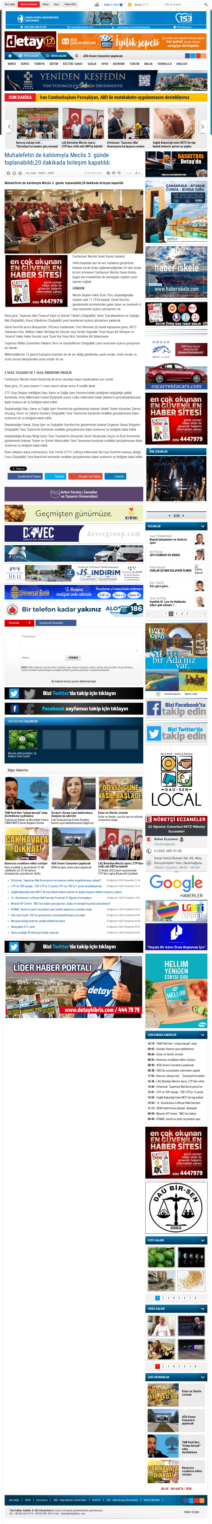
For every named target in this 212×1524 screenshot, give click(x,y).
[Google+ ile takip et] (198, 55)
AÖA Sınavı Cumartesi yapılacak (171, 1065)
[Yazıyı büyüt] (137, 173)
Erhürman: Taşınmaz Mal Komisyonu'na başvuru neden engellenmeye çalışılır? (126, 144)
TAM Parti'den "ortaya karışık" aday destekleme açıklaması (172, 1046)
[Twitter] (14, 173)
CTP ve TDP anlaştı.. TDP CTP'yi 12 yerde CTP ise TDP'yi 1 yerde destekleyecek (56, 886)
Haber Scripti (191, 1512)
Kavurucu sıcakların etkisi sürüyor (171, 1059)
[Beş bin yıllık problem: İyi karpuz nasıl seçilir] (161, 1257)
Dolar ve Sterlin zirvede (165, 1054)
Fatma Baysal (171, 569)
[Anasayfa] (10, 56)
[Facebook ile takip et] (187, 55)
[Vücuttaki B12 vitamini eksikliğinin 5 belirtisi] (191, 1281)
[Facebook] (8, 173)
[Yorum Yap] (108, 173)
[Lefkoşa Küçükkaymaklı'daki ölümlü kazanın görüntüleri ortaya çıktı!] (191, 1349)
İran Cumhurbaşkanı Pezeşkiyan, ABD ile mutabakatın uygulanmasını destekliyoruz (114, 97)
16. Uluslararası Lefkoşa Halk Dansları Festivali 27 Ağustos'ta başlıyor (51, 897)
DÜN (189, 1488)
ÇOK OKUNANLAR (158, 1377)
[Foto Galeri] (29, 56)
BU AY (165, 1488)
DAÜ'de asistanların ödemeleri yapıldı (174, 1070)
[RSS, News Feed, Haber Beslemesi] (203, 55)
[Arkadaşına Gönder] (114, 173)
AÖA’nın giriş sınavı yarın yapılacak (71, 865)
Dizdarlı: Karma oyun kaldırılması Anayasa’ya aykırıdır (171, 1051)
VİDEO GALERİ (156, 1308)
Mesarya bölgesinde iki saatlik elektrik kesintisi (38, 921)
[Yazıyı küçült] (128, 173)
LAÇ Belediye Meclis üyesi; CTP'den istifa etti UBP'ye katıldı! (82, 144)
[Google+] (20, 173)
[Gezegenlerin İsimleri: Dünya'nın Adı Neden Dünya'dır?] (191, 1257)
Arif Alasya (165, 553)
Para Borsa (42, 1500)
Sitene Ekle (70, 4)
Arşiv (56, 4)
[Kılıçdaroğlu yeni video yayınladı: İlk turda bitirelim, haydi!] (191, 1326)
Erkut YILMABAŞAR (168, 539)
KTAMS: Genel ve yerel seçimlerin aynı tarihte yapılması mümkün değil (51, 909)
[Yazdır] (119, 173)
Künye (46, 4)
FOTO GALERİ (156, 1240)
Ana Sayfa (10, 4)
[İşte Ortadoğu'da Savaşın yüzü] (161, 1281)
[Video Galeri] (56, 56)
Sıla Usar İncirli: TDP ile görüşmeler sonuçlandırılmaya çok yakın (48, 915)
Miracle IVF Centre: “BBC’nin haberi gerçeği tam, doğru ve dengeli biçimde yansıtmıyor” (61, 903)
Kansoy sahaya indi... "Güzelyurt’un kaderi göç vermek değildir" (123, 56)
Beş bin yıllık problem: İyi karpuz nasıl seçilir (22, 755)
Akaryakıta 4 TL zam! (23, 926)
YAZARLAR (154, 526)
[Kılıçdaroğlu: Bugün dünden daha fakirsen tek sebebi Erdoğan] (161, 1326)
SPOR (27, 1500)
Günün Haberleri (28, 4)
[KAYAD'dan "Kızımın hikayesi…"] (161, 1349)
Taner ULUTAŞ (168, 602)
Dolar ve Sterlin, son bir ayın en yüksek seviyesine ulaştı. (120, 816)
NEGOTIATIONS (152, 1500)
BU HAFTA (177, 1488)
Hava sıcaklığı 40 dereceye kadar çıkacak (34, 932)
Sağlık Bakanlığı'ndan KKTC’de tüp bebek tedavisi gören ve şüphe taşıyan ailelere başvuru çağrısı (174, 144)
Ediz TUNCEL (160, 584)
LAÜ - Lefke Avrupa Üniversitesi (122, 1500)
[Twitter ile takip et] (192, 55)
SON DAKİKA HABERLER (162, 1035)
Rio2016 (96, 1500)
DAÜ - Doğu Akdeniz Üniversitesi (70, 1500)
